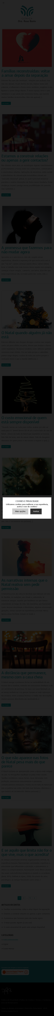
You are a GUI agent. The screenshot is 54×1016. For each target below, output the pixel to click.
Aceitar (36, 511)
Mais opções (20, 511)
